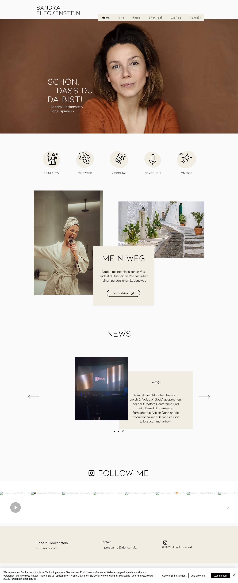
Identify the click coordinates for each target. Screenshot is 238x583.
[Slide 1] (118, 431)
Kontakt (106, 542)
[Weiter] (204, 397)
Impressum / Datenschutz (119, 547)
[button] (123, 416)
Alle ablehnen (198, 575)
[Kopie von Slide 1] (114, 431)
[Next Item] (228, 507)
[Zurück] (33, 397)
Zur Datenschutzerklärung (21, 578)
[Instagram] (91, 473)
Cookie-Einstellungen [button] (174, 575)
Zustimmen (220, 575)
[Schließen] (234, 575)
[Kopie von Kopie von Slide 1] (123, 431)
